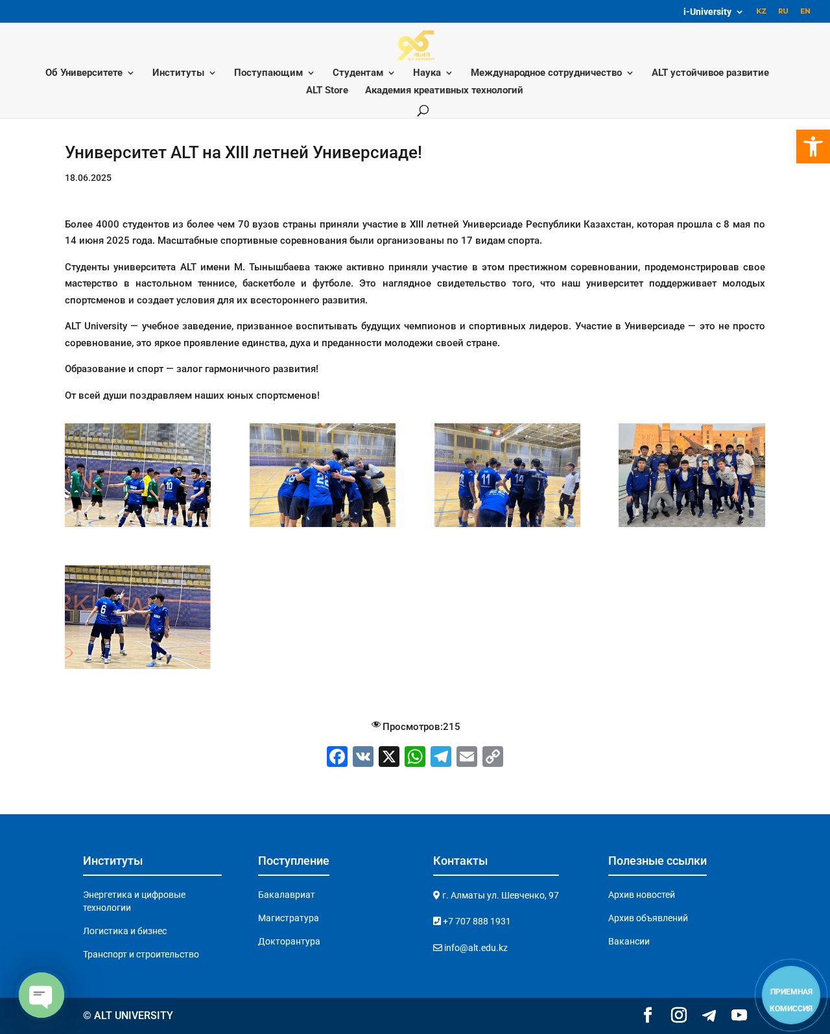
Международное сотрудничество (546, 73)
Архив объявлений (648, 918)
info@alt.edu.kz (475, 948)
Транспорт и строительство (141, 954)
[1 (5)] (507, 527)
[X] (389, 758)
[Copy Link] (493, 758)
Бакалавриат (286, 894)
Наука (427, 73)
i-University (707, 12)
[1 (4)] (323, 527)
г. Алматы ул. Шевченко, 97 (499, 895)
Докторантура (289, 941)
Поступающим (268, 73)
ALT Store (327, 91)
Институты (178, 73)
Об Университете (84, 73)
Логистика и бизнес (125, 931)
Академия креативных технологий (444, 91)
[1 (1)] (692, 527)
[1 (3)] (138, 527)
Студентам (358, 73)
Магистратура (288, 918)
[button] (813, 146)
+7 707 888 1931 (476, 921)
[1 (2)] (138, 669)
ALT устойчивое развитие (710, 73)
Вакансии (629, 941)
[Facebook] (337, 758)
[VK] (363, 758)
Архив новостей (641, 894)
